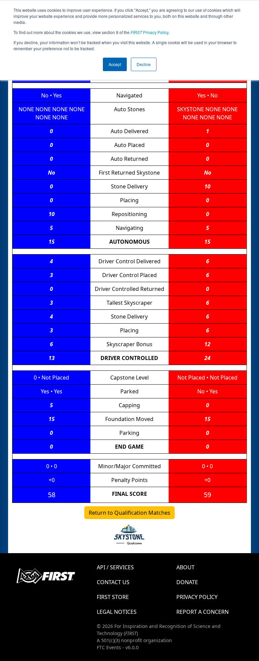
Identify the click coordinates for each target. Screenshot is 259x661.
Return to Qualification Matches (129, 512)
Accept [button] (115, 64)
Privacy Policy (149, 32)
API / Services (115, 567)
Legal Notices (117, 611)
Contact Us (113, 582)
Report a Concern (202, 611)
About (185, 567)
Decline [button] (144, 64)
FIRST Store (113, 597)
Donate (187, 582)
